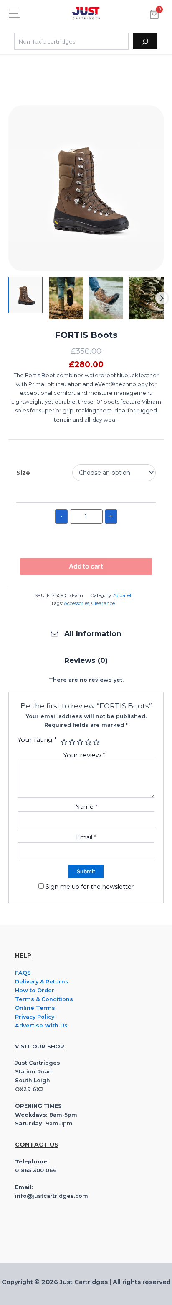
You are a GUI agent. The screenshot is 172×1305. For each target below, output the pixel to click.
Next (161, 298)
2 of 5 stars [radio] (71, 742)
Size (23, 472)
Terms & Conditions (44, 999)
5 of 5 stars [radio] (95, 742)
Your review (84, 755)
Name (86, 807)
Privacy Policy (34, 1017)
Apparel (122, 595)
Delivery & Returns (41, 981)
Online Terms (35, 1008)
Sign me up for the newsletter (89, 887)
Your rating (37, 740)
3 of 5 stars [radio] (79, 742)
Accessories (76, 603)
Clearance (103, 603)
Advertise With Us (41, 1025)
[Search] (145, 41)
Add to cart (86, 566)
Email (86, 837)
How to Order (34, 990)
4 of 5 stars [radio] (87, 742)
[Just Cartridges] (86, 13)
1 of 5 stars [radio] (63, 742)
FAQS (23, 973)
